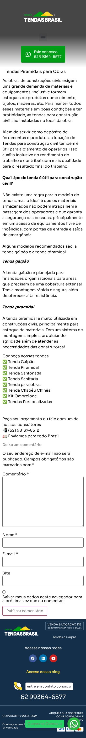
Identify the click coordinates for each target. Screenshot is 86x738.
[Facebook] (33, 658)
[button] (43, 37)
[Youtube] (53, 658)
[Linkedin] (43, 658)
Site (6, 573)
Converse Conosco (44, 723)
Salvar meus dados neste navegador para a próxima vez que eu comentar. (42, 599)
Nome (9, 535)
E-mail (10, 554)
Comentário (15, 474)
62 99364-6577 (43, 697)
